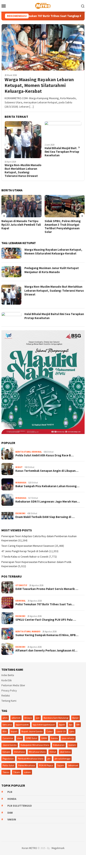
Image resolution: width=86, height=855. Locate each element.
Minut (19, 467)
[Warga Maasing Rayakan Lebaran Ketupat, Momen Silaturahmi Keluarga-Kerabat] (43, 47)
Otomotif (21, 585)
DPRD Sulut (31, 738)
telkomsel (73, 765)
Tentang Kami (8, 700)
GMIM (44, 738)
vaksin (27, 772)
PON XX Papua (46, 765)
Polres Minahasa (26, 765)
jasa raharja (68, 738)
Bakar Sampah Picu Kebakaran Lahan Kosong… (47, 486)
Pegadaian (8, 758)
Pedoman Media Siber (13, 685)
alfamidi (16, 717)
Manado (36, 631)
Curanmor (8, 738)
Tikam (16, 772)
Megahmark (58, 848)
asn (38, 717)
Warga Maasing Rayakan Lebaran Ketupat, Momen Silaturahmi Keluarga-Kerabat (39, 85)
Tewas (6, 772)
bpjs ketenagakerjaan (44, 724)
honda (54, 738)
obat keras (65, 751)
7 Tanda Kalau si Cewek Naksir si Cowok (24, 556)
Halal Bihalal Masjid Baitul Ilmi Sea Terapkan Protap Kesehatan (62, 151)
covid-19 (61, 731)
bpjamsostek (22, 724)
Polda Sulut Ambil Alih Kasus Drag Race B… (44, 455)
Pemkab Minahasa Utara (30, 758)
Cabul (50, 731)
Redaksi (5, 695)
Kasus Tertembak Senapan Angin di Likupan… (46, 471)
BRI (78, 724)
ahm (5, 717)
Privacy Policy (9, 690)
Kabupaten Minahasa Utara (35, 744)
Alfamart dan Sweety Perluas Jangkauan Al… (46, 650)
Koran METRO (29, 848)
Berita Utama (23, 451)
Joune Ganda (10, 744)
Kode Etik (6, 680)
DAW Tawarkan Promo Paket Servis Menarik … (46, 589)
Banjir (75, 717)
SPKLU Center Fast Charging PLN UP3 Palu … (45, 620)
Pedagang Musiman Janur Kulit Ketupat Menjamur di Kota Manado (51, 270)
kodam (72, 744)
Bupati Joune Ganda (32, 731)
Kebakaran (59, 744)
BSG (5, 731)
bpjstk (62, 724)
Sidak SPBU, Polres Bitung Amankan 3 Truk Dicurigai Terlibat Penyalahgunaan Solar (63, 226)
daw (19, 738)
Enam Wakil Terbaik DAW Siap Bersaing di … (45, 517)
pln (49, 758)
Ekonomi (20, 513)
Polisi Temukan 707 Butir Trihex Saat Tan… (44, 604)
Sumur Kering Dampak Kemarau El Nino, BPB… (46, 635)
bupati (14, 731)
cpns (71, 731)
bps (70, 724)
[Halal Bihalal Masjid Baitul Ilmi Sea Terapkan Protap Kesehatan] (63, 131)
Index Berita (7, 675)
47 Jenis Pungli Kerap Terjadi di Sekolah (24, 551)
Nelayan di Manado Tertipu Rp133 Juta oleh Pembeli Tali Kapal (21, 224)
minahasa (19, 751)
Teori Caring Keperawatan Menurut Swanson (27, 546)
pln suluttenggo (62, 758)
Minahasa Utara (37, 751)
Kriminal (37, 451)
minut (53, 751)
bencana (7, 724)
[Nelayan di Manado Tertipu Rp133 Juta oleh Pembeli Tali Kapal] (21, 206)
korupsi (6, 751)
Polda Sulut (8, 765)
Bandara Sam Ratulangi (56, 717)
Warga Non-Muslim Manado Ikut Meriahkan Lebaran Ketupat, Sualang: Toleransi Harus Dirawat (23, 170)
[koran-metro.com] (43, 5)
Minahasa (20, 482)
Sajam (60, 765)
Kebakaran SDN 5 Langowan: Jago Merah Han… (47, 501)
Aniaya (28, 717)
